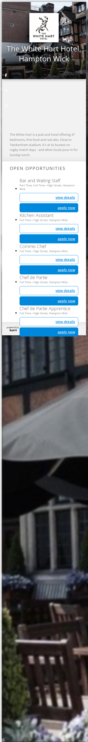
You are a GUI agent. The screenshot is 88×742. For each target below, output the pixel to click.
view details (65, 321)
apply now (66, 332)
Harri (13, 330)
